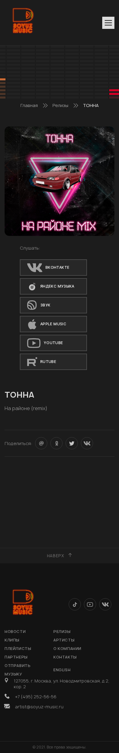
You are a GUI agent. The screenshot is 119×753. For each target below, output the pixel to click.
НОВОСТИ (15, 631)
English (61, 669)
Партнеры (16, 657)
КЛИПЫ (12, 640)
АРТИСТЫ (63, 640)
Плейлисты (18, 648)
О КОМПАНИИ (67, 648)
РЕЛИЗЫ (62, 631)
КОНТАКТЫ (65, 657)
